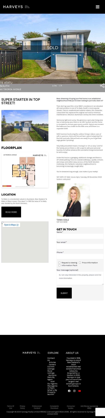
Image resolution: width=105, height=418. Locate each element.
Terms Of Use (10, 407)
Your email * (62, 242)
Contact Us (51, 359)
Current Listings (51, 368)
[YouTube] (79, 391)
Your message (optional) (67, 270)
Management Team (52, 387)
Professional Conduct (37, 407)
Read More (11, 212)
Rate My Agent (51, 378)
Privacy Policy (22, 407)
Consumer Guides (71, 407)
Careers (52, 365)
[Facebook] (69, 391)
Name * (60, 232)
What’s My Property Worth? (52, 392)
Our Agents (52, 384)
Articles (52, 362)
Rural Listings (51, 372)
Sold (52, 381)
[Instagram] (74, 391)
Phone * (60, 252)
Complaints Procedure (54, 407)
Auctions (52, 375)
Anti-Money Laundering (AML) (89, 407)
